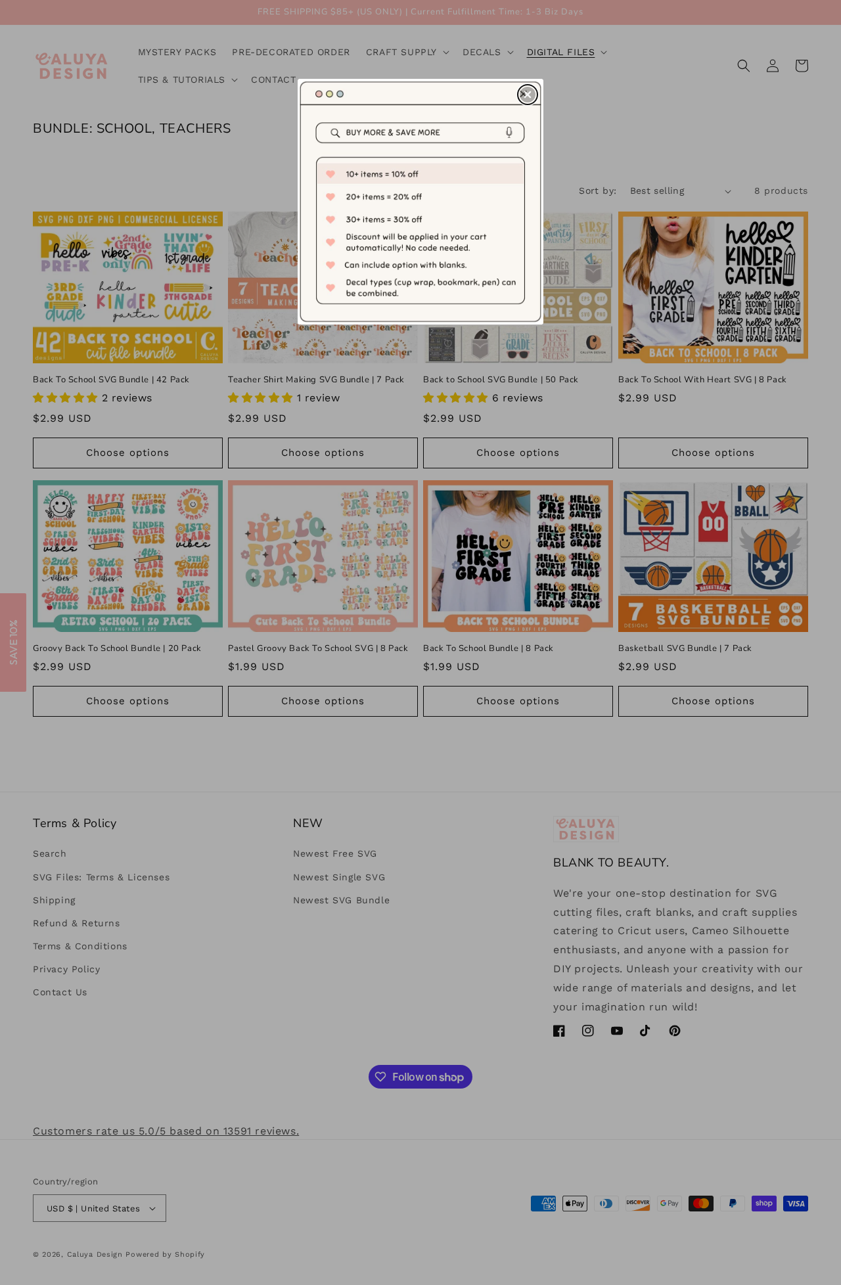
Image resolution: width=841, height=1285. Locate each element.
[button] (527, 94)
